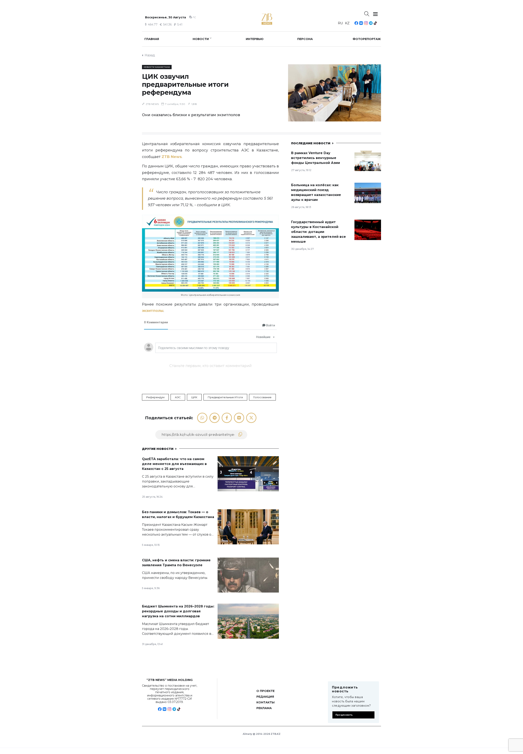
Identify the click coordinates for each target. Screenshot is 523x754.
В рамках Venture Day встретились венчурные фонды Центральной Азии (315, 158)
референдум (155, 397)
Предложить (344, 715)
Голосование (262, 397)
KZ (347, 23)
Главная (151, 39)
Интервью (255, 39)
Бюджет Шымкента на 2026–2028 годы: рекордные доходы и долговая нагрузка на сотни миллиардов (178, 611)
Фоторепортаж (367, 39)
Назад (150, 55)
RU (340, 23)
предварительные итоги (225, 397)
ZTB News (172, 157)
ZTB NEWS (152, 104)
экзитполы (152, 310)
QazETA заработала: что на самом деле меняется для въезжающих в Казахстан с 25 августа (174, 464)
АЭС (178, 397)
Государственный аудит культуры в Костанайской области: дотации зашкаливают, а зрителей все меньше (318, 232)
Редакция (265, 696)
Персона (305, 39)
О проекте (265, 691)
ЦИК (194, 397)
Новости (201, 39)
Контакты (265, 702)
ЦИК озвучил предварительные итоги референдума (185, 84)
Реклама (264, 708)
